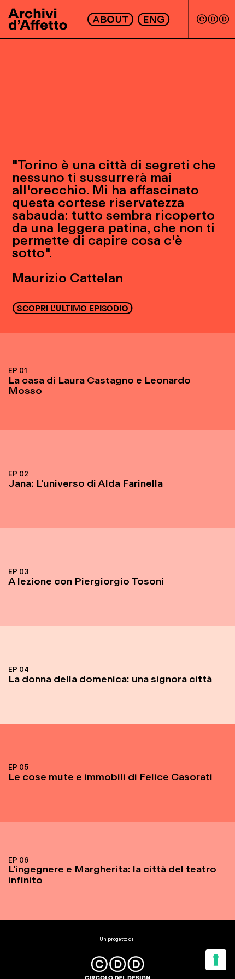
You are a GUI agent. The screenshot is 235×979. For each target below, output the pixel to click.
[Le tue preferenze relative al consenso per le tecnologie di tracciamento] (215, 959)
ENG (154, 19)
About (110, 19)
